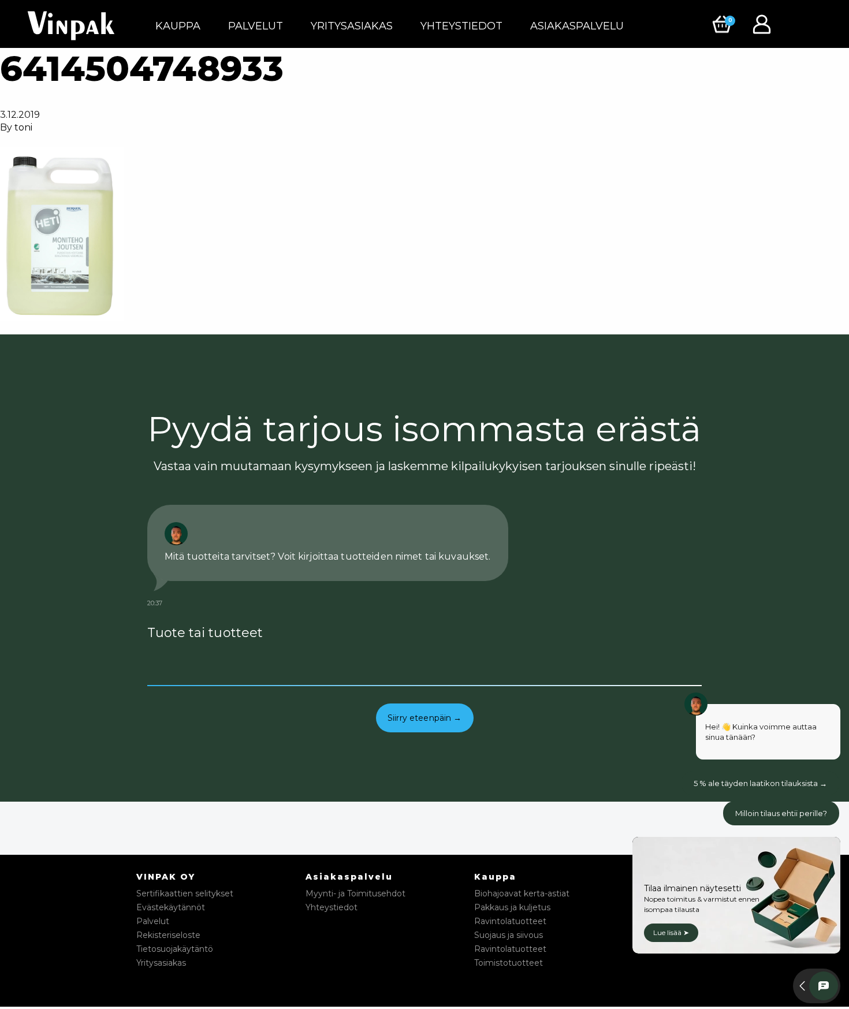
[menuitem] (178, 26)
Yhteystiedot (461, 26)
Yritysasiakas (352, 26)
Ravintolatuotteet (510, 921)
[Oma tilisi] (764, 23)
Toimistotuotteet (508, 963)
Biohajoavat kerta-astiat (521, 893)
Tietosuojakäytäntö (174, 949)
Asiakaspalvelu (577, 26)
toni (23, 127)
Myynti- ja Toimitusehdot (355, 893)
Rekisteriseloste (168, 935)
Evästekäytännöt (170, 907)
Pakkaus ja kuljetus (512, 907)
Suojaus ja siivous (508, 935)
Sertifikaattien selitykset (184, 893)
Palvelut (255, 26)
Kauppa (177, 26)
